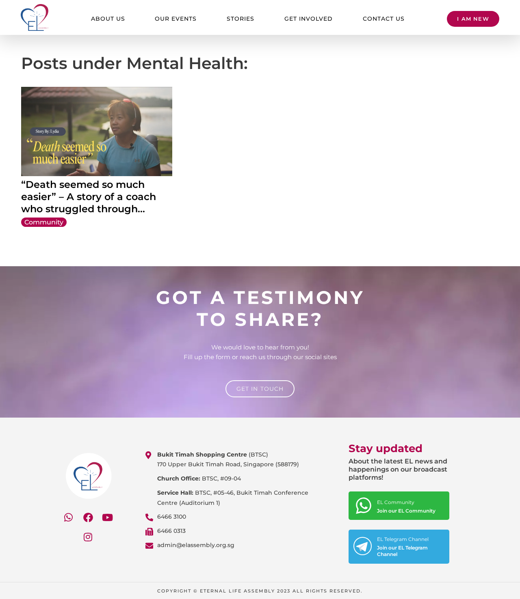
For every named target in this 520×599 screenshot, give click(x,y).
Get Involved (308, 18)
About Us (108, 18)
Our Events (176, 18)
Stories (240, 18)
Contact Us (384, 18)
